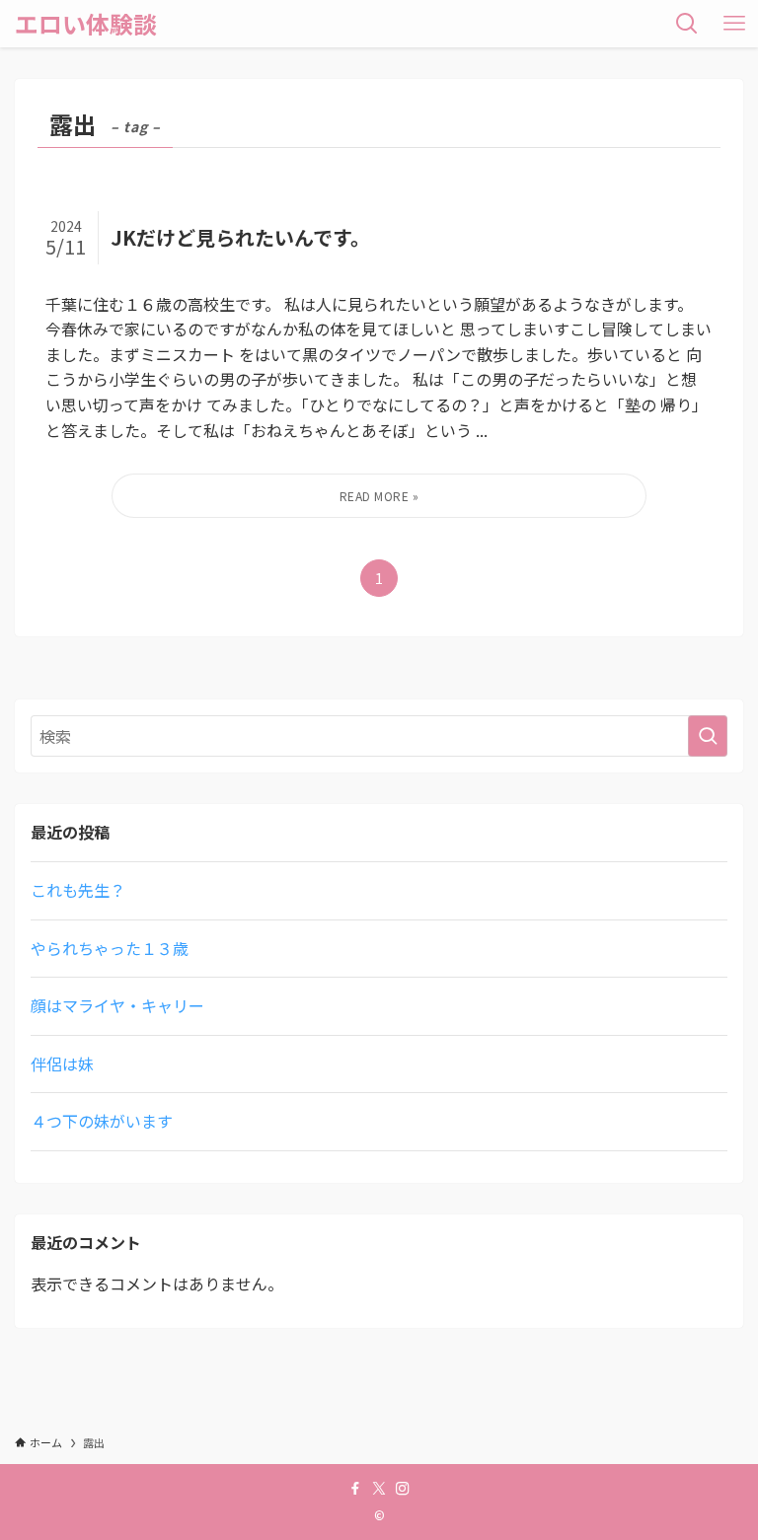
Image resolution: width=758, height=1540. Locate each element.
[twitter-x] (379, 1489)
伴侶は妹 (62, 1063)
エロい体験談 (86, 24)
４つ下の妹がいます (102, 1121)
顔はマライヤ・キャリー (117, 1005)
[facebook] (355, 1489)
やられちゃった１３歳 (110, 948)
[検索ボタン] (687, 23)
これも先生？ (78, 890)
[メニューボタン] (734, 23)
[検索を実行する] (707, 736)
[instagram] (403, 1489)
